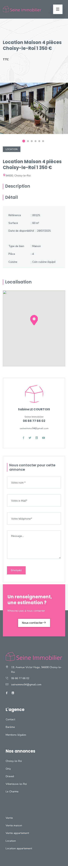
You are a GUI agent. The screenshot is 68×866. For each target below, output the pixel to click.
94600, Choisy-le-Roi (18, 175)
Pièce (11, 254)
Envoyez (16, 570)
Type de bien (16, 246)
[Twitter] (30, 438)
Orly (8, 769)
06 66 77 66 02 (20, 678)
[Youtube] (44, 438)
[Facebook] (23, 438)
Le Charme (12, 791)
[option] (34, 111)
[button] (34, 323)
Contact (10, 719)
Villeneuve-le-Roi (16, 784)
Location (12, 149)
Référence (14, 215)
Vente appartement (17, 833)
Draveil (10, 776)
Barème (10, 727)
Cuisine (12, 262)
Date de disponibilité (21, 231)
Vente (9, 818)
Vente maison (14, 825)
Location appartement (19, 848)
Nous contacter (32, 623)
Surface (13, 223)
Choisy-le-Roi (14, 761)
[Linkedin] (36, 438)
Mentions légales (16, 735)
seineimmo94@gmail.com (26, 684)
